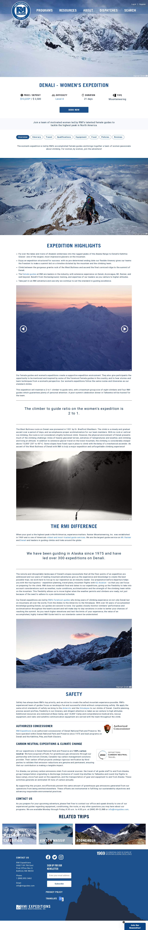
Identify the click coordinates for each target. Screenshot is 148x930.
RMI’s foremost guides (59, 600)
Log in (133, 4)
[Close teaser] (124, 922)
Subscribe (59, 884)
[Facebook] (48, 857)
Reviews (118, 137)
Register (142, 4)
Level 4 (60, 99)
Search (130, 10)
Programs (44, 10)
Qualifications (64, 137)
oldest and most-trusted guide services (66, 537)
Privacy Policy (54, 892)
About (88, 10)
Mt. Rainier (126, 537)
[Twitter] (54, 857)
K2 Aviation (101, 582)
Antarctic (67, 708)
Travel (49, 137)
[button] (135, 926)
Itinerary (36, 137)
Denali (23, 540)
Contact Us (22, 857)
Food (93, 137)
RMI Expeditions (24, 731)
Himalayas (85, 708)
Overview (22, 137)
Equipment (81, 137)
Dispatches (109, 10)
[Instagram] (61, 857)
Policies (105, 137)
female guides (29, 274)
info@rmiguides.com (118, 809)
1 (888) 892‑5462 (24, 878)
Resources (68, 10)
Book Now (74, 109)
